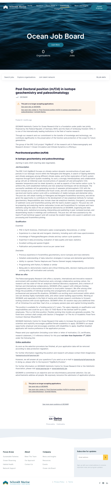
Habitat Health (8, 464)
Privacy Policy (59, 482)
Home (30, 6)
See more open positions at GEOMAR (55, 404)
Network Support (9, 468)
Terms (70, 482)
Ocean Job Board (49, 468)
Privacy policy (50, 424)
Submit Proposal (99, 7)
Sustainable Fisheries (11, 456)
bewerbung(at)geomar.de (84, 359)
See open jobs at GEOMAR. (31, 107)
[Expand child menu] (42, 5)
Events (45, 464)
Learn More (55, 45)
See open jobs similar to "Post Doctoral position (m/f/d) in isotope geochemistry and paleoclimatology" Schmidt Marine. (51, 111)
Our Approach (30, 460)
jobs (9, 77)
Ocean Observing (9, 460)
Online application (23, 342)
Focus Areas (50, 6)
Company (47, 452)
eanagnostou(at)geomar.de (27, 355)
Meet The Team (31, 456)
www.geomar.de (42, 368)
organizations (26, 77)
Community (64, 6)
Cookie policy (61, 424)
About (38, 6)
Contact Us (58, 9)
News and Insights (81, 6)
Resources (47, 460)
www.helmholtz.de (59, 368)
